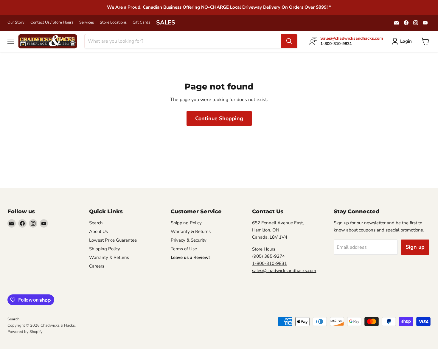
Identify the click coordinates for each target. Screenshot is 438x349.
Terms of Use (184, 249)
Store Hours (263, 249)
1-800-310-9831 (269, 263)
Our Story (15, 22)
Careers (96, 266)
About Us (98, 231)
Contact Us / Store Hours (51, 22)
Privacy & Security (188, 240)
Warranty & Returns (109, 257)
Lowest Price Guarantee (113, 240)
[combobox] (183, 41)
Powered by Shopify (25, 331)
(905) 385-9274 (268, 256)
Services (86, 22)
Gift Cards (141, 22)
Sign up (415, 247)
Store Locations (113, 22)
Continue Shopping (219, 118)
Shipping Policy (104, 249)
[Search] (289, 41)
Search (96, 223)
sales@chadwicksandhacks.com (284, 271)
